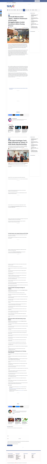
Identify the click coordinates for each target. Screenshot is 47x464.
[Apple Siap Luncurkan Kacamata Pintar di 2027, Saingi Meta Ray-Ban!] (11, 127)
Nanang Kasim (10, 27)
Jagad (32, 455)
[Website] (12, 121)
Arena (24, 457)
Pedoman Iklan (17, 458)
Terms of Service (18, 456)
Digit (24, 456)
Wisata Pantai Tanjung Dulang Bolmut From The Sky (21, 2)
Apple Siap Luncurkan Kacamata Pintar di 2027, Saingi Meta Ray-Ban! (11, 131)
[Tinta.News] (11, 6)
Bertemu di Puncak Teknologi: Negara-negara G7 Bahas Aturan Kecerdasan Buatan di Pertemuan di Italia (18, 130)
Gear (24, 458)
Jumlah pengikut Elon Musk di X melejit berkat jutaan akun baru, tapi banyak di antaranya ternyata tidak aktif (25, 130)
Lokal (24, 455)
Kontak (17, 459)
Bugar (32, 456)
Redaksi (17, 455)
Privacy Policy (17, 457)
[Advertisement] (30, 6)
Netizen (32, 457)
